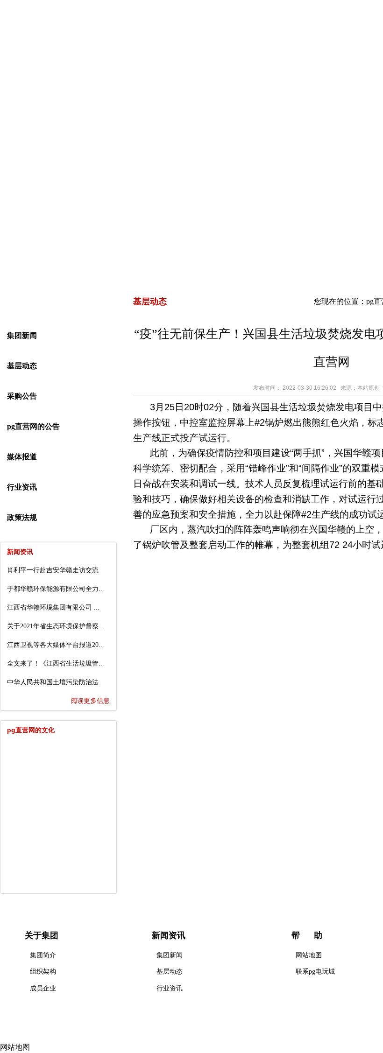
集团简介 (43, 955)
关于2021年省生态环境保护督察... (55, 626)
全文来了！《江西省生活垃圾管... (55, 663)
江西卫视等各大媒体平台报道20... (55, 644)
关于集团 (107, 83)
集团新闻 (22, 335)
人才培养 (303, 83)
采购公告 (22, 396)
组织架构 (43, 971)
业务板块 (238, 83)
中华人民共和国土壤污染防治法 (53, 682)
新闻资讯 (172, 83)
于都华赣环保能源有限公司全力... (55, 588)
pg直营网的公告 (33, 426)
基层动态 (22, 366)
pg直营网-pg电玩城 (41, 83)
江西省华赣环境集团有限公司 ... (53, 607)
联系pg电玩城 (315, 971)
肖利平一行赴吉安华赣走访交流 (53, 570)
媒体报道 (22, 457)
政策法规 (22, 517)
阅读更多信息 (90, 700)
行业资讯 (22, 487)
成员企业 (43, 988)
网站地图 (309, 955)
